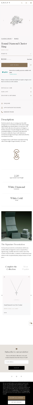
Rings (16, 38)
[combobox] (16, 54)
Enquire (7, 103)
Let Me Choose (17, 402)
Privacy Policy (26, 391)
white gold (4, 50)
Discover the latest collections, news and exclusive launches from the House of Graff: (16, 356)
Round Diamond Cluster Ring (14, 45)
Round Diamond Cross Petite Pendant (13, 305)
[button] (3, 20)
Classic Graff (6, 38)
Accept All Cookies (16, 397)
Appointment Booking (12, 107)
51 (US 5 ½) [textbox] (4, 53)
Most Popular (25, 267)
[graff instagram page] (16, 376)
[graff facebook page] (11, 376)
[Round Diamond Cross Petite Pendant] (16, 289)
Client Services (8, 381)
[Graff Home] (5, 3)
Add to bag (14, 65)
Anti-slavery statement (24, 381)
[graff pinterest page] (21, 376)
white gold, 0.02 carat (11, 308)
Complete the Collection (11, 267)
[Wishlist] (28, 277)
